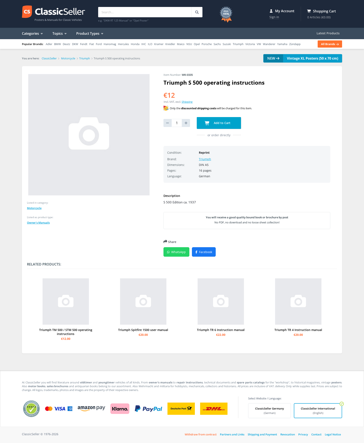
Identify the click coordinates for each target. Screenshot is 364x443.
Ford (99, 44)
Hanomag (110, 44)
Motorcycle (34, 208)
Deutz (66, 44)
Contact (316, 434)
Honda (135, 44)
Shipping (187, 102)
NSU (189, 44)
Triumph (238, 44)
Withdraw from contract (201, 434)
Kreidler (170, 44)
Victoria (250, 44)
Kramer (158, 44)
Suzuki (227, 44)
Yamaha (282, 44)
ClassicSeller (53, 12)
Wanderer (269, 44)
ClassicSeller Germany (269, 411)
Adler (49, 44)
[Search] (196, 12)
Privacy (303, 434)
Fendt (83, 44)
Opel (197, 44)
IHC (143, 44)
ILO (150, 44)
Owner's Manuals (38, 222)
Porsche (207, 44)
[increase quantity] (186, 123)
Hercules (123, 44)
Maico (181, 44)
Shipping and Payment (262, 434)
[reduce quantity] (167, 123)
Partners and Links (232, 434)
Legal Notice (333, 434)
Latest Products (328, 33)
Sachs (217, 44)
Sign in (274, 17)
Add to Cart (221, 123)
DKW (75, 44)
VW (259, 44)
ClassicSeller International (318, 411)
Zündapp (295, 44)
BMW (57, 44)
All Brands (328, 44)
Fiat (91, 44)
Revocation (287, 434)
